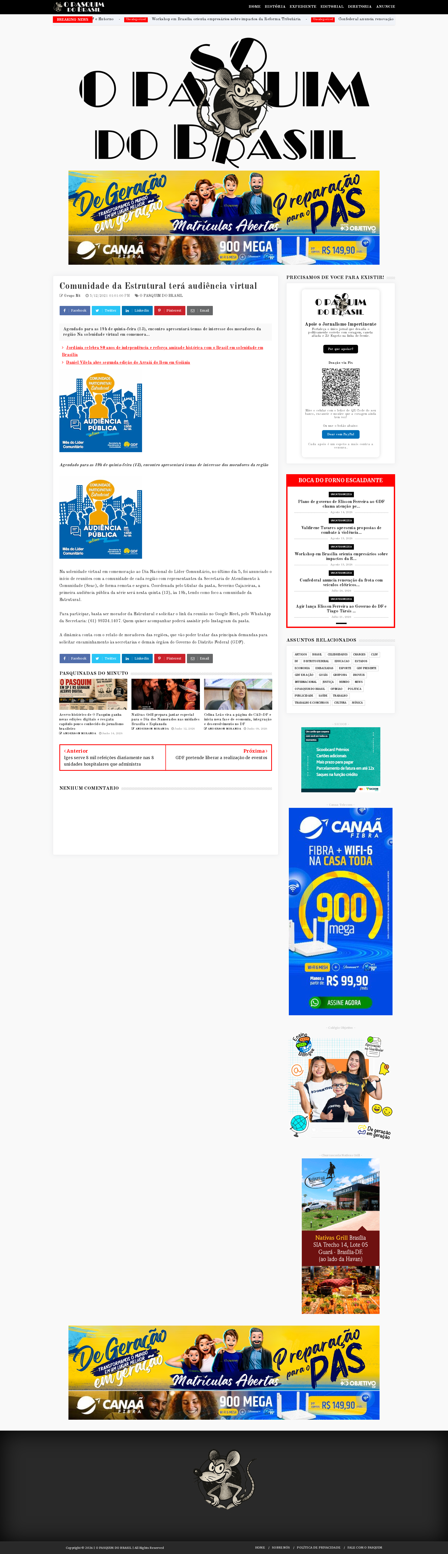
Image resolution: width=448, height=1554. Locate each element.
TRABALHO (340, 695)
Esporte (345, 668)
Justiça (328, 682)
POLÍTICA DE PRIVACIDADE (318, 1547)
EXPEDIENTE (303, 7)
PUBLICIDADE (304, 695)
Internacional (306, 682)
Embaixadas (325, 668)
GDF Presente (366, 668)
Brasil (317, 654)
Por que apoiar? (340, 349)
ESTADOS (361, 661)
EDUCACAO (342, 661)
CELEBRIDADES (338, 654)
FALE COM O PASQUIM (364, 1547)
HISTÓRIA (275, 7)
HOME (255, 7)
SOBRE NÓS (281, 1547)
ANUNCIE (385, 7)
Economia (302, 668)
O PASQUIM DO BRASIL (161, 296)
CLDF (374, 654)
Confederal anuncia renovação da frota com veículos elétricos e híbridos (272, 19)
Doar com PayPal (340, 434)
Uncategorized (192, 19)
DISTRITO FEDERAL (316, 661)
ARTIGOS (301, 654)
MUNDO (344, 682)
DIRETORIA (360, 7)
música (357, 702)
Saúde (323, 695)
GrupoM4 (340, 675)
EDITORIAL (332, 7)
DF (296, 661)
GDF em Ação (304, 675)
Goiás (323, 675)
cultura (340, 702)
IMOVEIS (359, 675)
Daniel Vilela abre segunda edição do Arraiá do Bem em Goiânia (128, 363)
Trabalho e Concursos (312, 702)
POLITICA (354, 689)
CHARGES (359, 654)
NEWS (359, 682)
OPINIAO (336, 689)
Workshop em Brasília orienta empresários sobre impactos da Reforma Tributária (94, 19)
